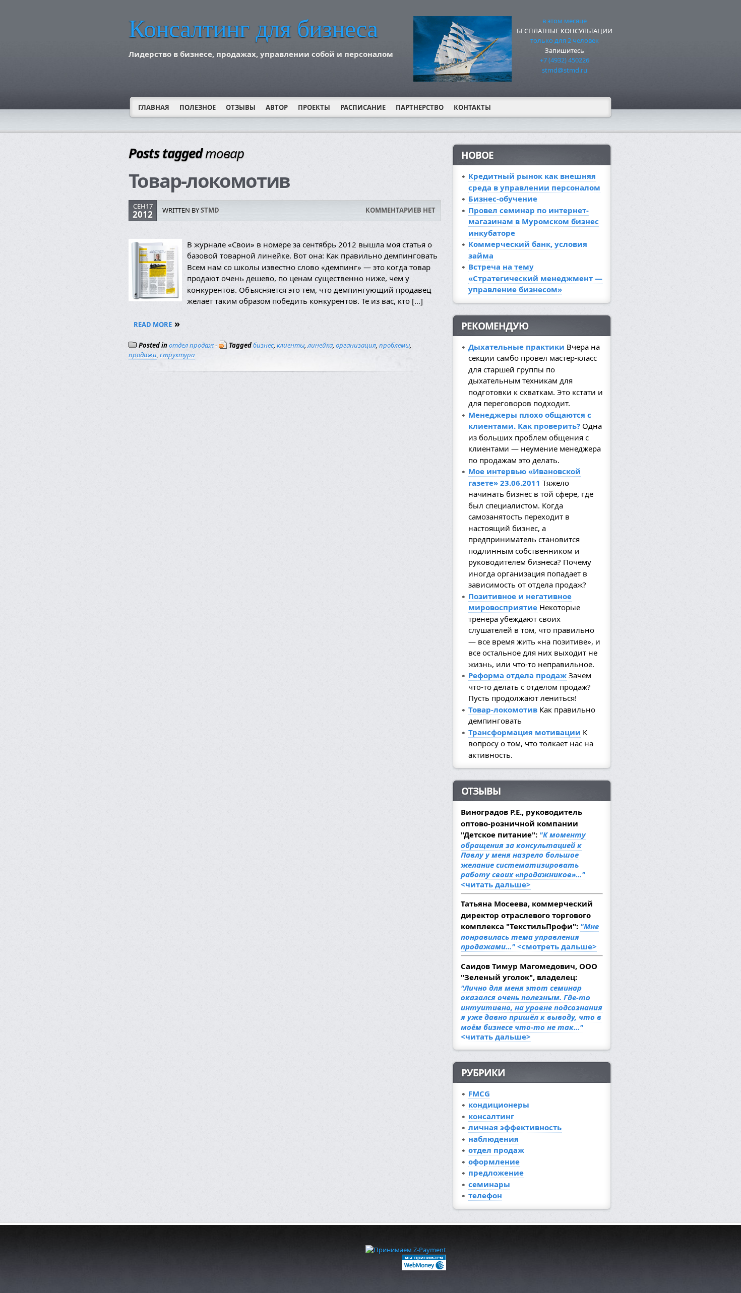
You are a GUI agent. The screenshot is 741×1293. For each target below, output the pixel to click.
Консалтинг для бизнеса (253, 28)
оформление (494, 1161)
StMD (210, 210)
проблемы (394, 345)
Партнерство (420, 107)
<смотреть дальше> (530, 936)
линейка (320, 345)
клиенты (290, 345)
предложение (496, 1173)
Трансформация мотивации (524, 732)
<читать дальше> (523, 859)
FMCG (479, 1093)
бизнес (263, 345)
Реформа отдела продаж (517, 675)
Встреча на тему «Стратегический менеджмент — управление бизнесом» (535, 278)
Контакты (472, 107)
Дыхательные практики (516, 347)
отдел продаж (191, 345)
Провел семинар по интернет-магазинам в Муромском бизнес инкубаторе (533, 221)
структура (177, 354)
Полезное (197, 107)
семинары (489, 1184)
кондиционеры (498, 1105)
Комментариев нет (400, 210)
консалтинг (491, 1116)
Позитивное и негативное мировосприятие (520, 602)
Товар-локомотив (209, 180)
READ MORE (153, 324)
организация (356, 345)
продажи (143, 354)
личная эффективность (515, 1127)
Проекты (314, 107)
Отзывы (241, 107)
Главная (153, 107)
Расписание (363, 107)
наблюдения (493, 1139)
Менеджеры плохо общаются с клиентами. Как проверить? (529, 420)
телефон (485, 1195)
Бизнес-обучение (502, 198)
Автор (277, 107)
